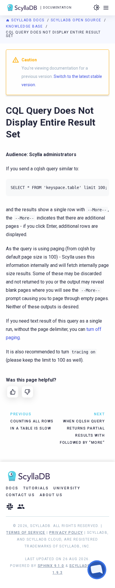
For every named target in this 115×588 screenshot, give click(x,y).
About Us (51, 495)
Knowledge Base (25, 26)
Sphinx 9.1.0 (51, 566)
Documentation (57, 7)
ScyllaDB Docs (28, 20)
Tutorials (36, 488)
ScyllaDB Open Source (77, 20)
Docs (12, 488)
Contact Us (20, 495)
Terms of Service (25, 533)
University (66, 488)
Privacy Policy (66, 533)
